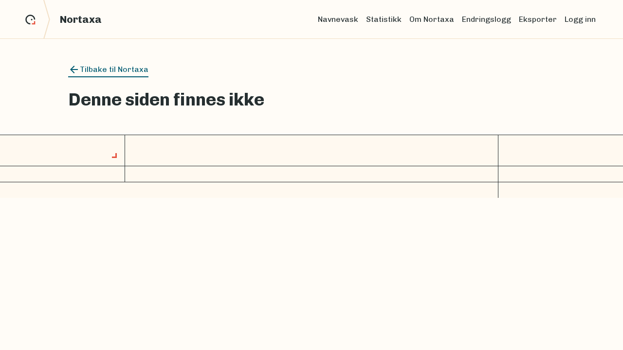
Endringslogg (486, 19)
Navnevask (338, 19)
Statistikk (384, 19)
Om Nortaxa (431, 19)
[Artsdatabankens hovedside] (37, 19)
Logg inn (580, 19)
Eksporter (538, 19)
